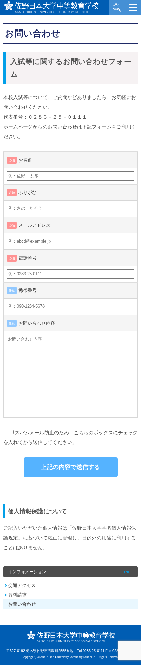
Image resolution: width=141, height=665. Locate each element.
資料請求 (17, 594)
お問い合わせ (22, 604)
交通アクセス (22, 585)
